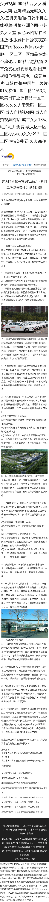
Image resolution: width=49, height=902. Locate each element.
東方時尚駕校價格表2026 (34, 826)
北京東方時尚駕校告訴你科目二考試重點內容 (21, 753)
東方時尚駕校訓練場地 (16, 829)
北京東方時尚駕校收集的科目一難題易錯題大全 (22, 760)
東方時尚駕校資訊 (33, 171)
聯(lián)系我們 (26, 833)
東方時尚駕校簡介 (11, 826)
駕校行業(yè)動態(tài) (26, 174)
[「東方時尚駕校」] (7, 156)
